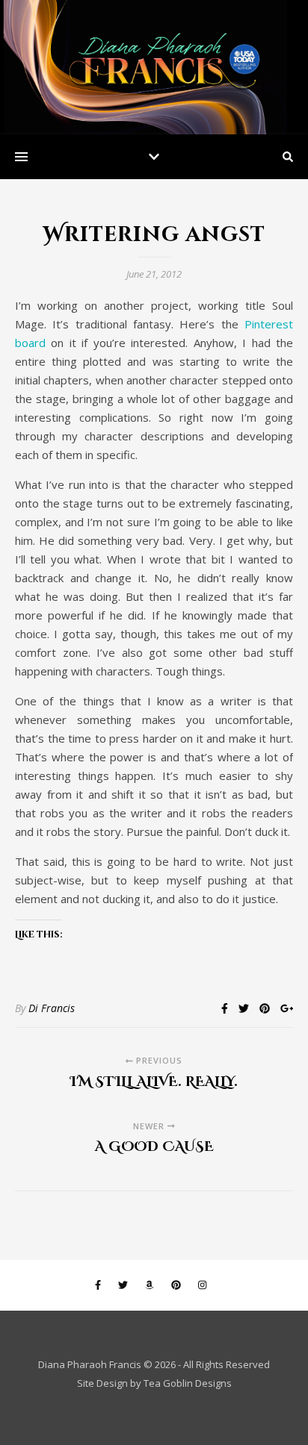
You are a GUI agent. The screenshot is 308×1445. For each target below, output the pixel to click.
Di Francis (51, 1008)
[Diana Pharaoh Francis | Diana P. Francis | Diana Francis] (154, 67)
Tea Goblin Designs (188, 1383)
